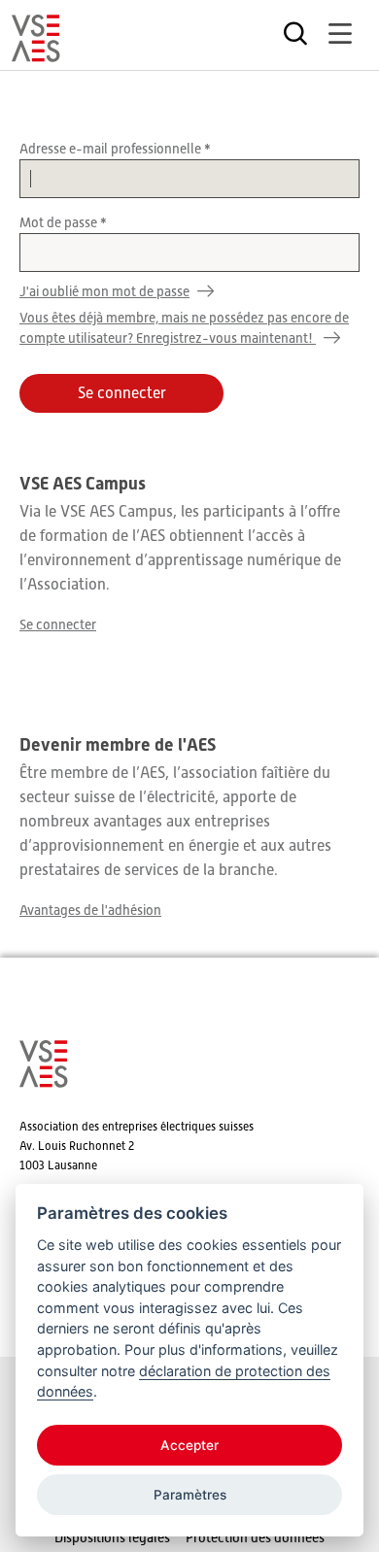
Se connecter (57, 624)
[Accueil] (36, 53)
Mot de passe (59, 222)
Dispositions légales (112, 1537)
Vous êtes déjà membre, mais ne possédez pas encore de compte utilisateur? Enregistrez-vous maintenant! (184, 328)
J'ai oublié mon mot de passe (104, 291)
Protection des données (255, 1537)
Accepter (189, 1445)
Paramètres (190, 1494)
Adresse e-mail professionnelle (111, 148)
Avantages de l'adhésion (90, 910)
